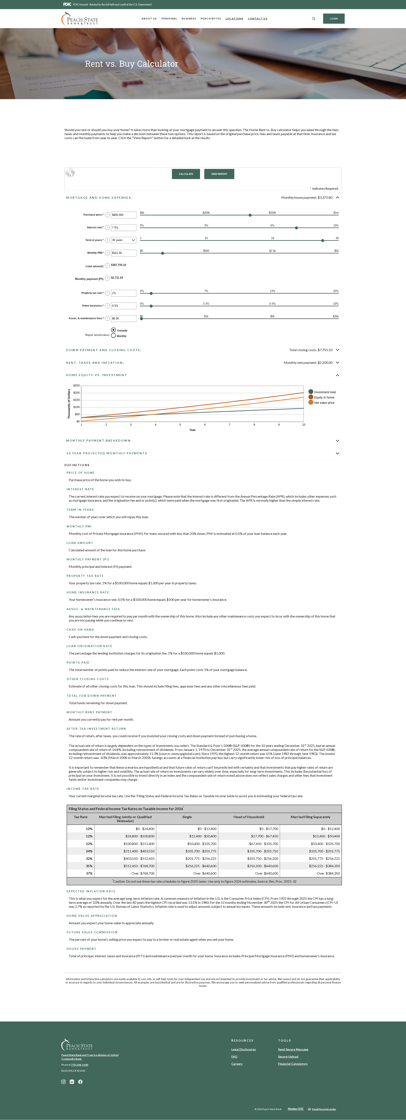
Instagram (63, 1082)
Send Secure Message (293, 1049)
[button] (203, 197)
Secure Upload (288, 1056)
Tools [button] (284, 1040)
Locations (234, 18)
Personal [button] (169, 18)
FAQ (234, 1056)
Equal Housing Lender (324, 1109)
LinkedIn (72, 1082)
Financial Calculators (293, 1063)
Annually (122, 330)
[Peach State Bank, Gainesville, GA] (79, 18)
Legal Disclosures (243, 1049)
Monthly (121, 336)
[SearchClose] (314, 19)
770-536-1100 (79, 1064)
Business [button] (189, 18)
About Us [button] (149, 18)
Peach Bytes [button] (211, 18)
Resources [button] (242, 1040)
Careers (237, 1063)
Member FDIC (296, 1108)
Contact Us (257, 18)
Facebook (80, 1082)
